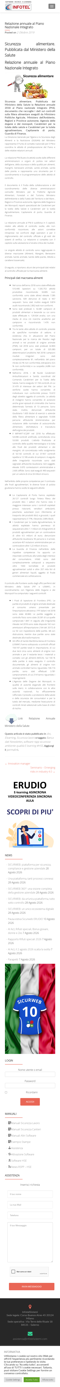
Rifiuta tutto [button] (47, 1379)
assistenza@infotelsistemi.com (30, 1339)
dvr (48, 733)
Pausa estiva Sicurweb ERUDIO (25, 919)
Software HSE (19, 1160)
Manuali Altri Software (23, 1135)
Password (30, 1081)
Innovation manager (17, 763)
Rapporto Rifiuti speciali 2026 (24, 939)
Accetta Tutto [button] (32, 1379)
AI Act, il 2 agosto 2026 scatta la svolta (29, 949)
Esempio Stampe (21, 1142)
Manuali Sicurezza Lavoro (25, 1123)
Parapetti (13, 959)
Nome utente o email (30, 1070)
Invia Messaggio (32, 1286)
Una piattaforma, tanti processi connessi (30, 878)
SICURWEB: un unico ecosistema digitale (31, 909)
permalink (12, 749)
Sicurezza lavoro (26, 737)
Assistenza (17, 1148)
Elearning (10, 737)
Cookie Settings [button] (13, 1379)
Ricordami (32, 1092)
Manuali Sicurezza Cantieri (26, 1129)
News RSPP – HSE (21, 1167)
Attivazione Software (22, 1154)
